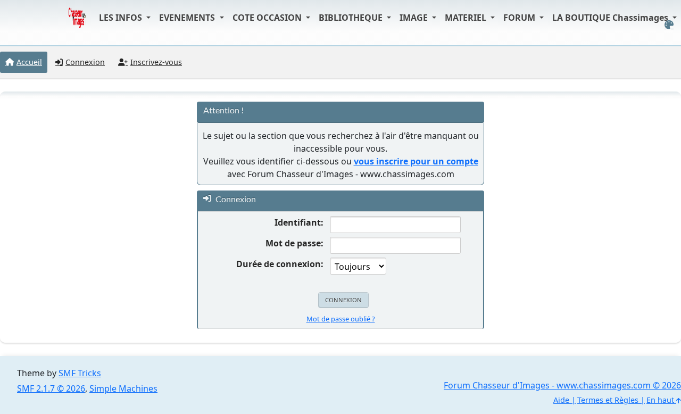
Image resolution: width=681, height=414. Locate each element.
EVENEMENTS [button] (188, 17)
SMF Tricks (80, 373)
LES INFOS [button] (121, 17)
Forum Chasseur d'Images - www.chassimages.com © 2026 (562, 385)
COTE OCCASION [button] (268, 17)
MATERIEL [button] (466, 17)
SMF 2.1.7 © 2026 (51, 388)
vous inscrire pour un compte (416, 161)
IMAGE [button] (415, 17)
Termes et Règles (607, 400)
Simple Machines (123, 388)
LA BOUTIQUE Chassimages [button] (611, 17)
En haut (661, 400)
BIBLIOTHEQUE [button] (352, 17)
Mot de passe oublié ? (340, 319)
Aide (561, 400)
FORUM (520, 17)
